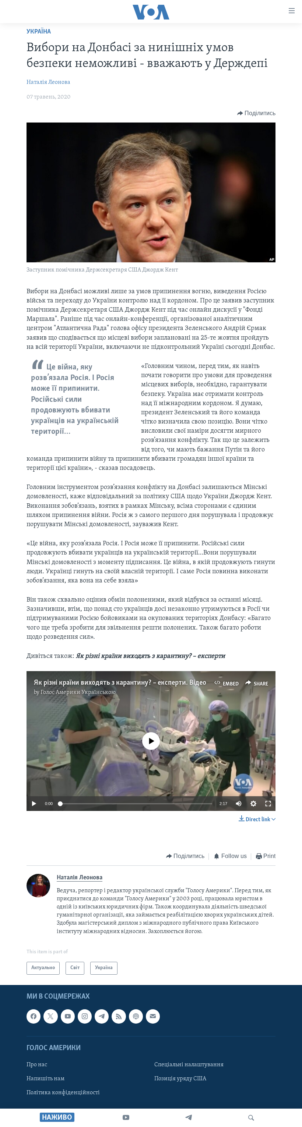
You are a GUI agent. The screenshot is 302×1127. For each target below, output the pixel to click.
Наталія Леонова (48, 82)
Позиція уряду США (180, 1079)
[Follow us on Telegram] (102, 1016)
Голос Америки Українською (78, 692)
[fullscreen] (268, 803)
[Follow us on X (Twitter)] (50, 1016)
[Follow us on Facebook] (34, 1016)
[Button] (256, 113)
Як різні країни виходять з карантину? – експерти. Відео (120, 683)
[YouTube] (126, 1118)
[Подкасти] (136, 1016)
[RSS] (119, 1016)
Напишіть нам (45, 1079)
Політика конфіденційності (63, 1093)
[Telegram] (188, 1118)
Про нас (37, 1065)
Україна (39, 32)
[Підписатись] (153, 1016)
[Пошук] (251, 1118)
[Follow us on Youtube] (68, 1016)
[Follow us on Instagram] (85, 1016)
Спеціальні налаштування (189, 1065)
